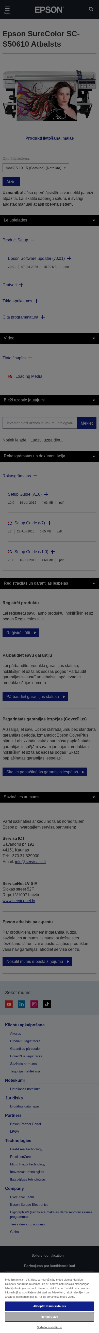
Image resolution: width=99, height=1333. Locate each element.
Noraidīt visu (49, 1316)
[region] (49, 1302)
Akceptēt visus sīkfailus (49, 1306)
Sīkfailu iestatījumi (49, 1327)
